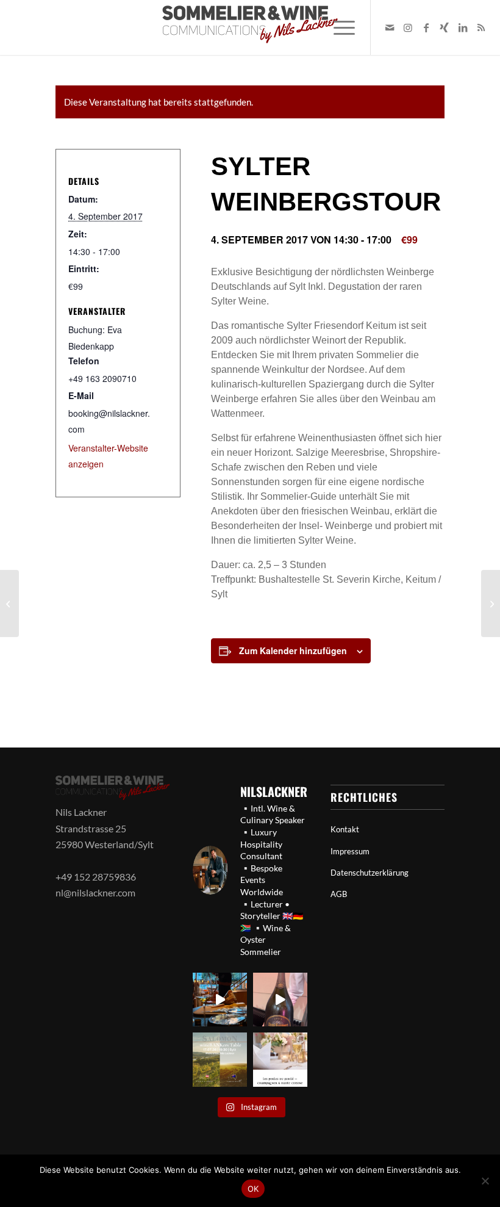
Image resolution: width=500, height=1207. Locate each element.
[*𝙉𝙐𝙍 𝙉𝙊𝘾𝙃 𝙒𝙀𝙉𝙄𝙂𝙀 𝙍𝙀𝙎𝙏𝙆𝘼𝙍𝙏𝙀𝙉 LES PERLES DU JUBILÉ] (280, 1059)
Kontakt (344, 829)
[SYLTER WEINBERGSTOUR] (9, 603)
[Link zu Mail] (389, 27)
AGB (338, 894)
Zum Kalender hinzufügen (293, 650)
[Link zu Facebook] (426, 27)
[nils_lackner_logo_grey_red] (250, 27)
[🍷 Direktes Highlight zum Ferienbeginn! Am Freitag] (220, 1059)
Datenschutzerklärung (369, 872)
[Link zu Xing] (444, 27)
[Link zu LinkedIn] (463, 27)
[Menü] (338, 27)
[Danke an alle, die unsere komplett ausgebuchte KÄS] (220, 1000)
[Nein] (485, 1181)
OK (253, 1189)
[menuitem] (338, 27)
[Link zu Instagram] (408, 27)
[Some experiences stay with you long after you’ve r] (280, 1000)
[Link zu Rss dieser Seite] (481, 27)
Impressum (350, 851)
